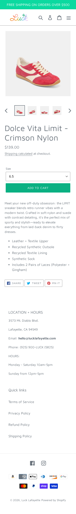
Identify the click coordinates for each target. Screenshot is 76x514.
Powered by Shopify (53, 500)
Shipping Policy (20, 436)
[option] (19, 110)
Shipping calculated (19, 153)
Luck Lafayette (31, 500)
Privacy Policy (19, 413)
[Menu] (68, 17)
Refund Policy (19, 425)
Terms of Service (21, 402)
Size (8, 168)
